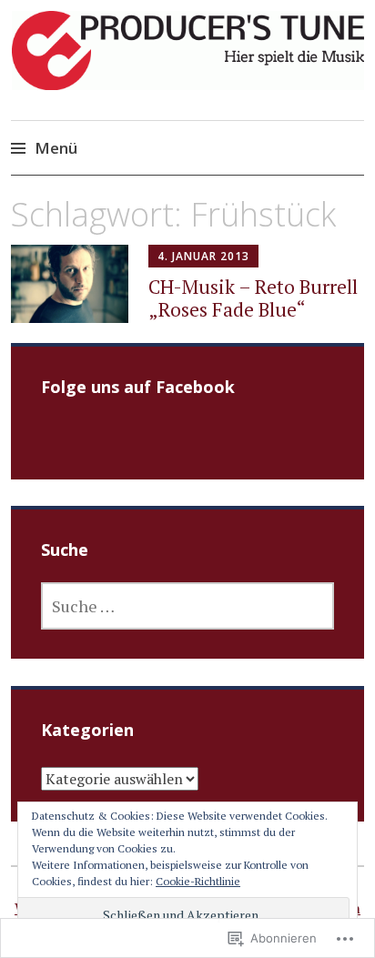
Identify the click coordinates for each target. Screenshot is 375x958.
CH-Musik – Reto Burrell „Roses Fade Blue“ (253, 298)
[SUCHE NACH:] (188, 606)
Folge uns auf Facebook (138, 387)
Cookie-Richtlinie (198, 881)
